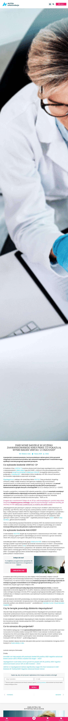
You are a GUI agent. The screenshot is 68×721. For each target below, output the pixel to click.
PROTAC (37, 479)
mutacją (15, 474)
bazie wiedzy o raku (17, 643)
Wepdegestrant (8, 479)
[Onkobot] (7, 718)
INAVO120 (16, 534)
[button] (50, 4)
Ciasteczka (61, 720)
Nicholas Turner (48, 603)
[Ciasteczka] (61, 718)
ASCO (52, 518)
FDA (24, 546)
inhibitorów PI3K (36, 542)
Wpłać (47, 720)
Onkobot (7, 720)
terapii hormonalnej (18, 472)
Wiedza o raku (26, 454)
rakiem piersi (20, 470)
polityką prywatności (41, 682)
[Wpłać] (47, 718)
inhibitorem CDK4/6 (32, 472)
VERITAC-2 (18, 468)
